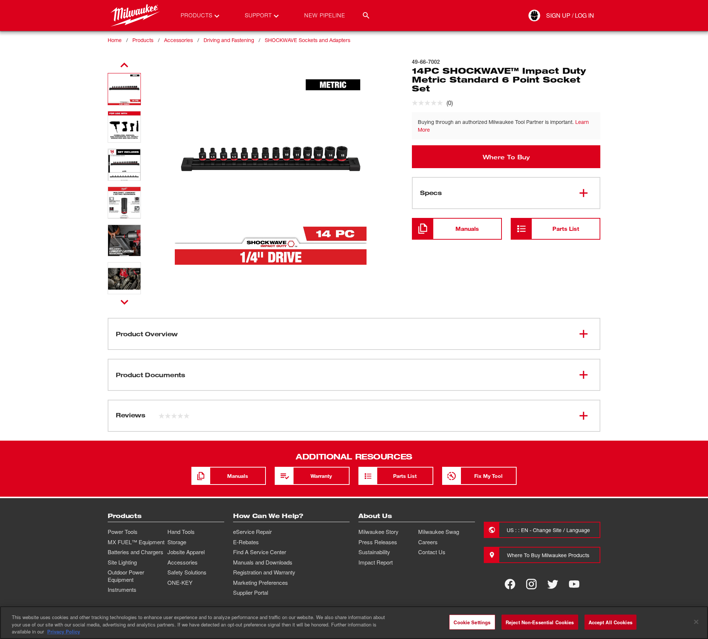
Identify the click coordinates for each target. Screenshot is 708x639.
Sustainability (374, 552)
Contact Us (431, 552)
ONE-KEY (179, 582)
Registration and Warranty (264, 572)
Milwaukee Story (378, 531)
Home (115, 40)
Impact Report (375, 562)
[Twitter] (552, 584)
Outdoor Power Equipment (126, 576)
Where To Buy (506, 156)
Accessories (178, 40)
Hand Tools (181, 531)
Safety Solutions (186, 572)
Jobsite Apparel (186, 552)
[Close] (696, 622)
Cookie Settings (472, 621)
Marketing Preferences (260, 582)
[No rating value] (429, 103)
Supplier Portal (250, 592)
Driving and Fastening (229, 40)
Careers (428, 542)
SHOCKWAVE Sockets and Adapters (307, 40)
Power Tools (123, 531)
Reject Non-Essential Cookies (540, 621)
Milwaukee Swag (438, 531)
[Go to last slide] (124, 65)
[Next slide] (124, 302)
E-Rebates (246, 542)
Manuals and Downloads (262, 562)
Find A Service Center (259, 552)
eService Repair (252, 531)
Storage (176, 542)
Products (142, 40)
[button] (124, 89)
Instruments (122, 589)
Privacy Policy (63, 631)
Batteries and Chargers (135, 552)
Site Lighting (122, 562)
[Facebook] (510, 584)
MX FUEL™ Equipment (136, 542)
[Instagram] (531, 584)
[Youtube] (574, 584)
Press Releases (377, 542)
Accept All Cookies (610, 621)
